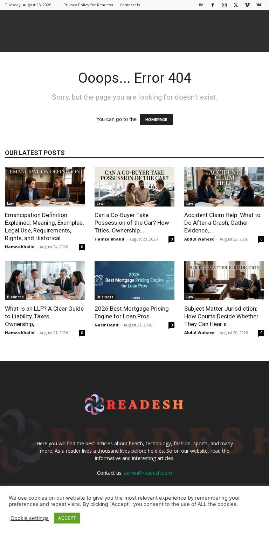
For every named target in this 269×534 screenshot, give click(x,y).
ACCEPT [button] (67, 518)
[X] (235, 4)
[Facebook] (212, 4)
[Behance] (201, 4)
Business (15, 297)
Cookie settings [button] (30, 518)
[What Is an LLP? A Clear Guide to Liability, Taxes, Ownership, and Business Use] (45, 280)
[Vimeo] (247, 4)
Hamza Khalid (20, 246)
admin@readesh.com (148, 472)
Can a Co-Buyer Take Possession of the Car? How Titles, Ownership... (132, 222)
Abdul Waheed (199, 239)
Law (10, 203)
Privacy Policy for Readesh (88, 4)
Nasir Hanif (107, 324)
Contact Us (130, 4)
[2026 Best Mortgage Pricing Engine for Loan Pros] (134, 280)
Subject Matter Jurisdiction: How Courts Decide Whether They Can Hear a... (221, 316)
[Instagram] (224, 4)
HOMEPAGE (156, 119)
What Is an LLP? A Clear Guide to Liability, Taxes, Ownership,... (44, 316)
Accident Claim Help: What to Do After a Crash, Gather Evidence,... (222, 222)
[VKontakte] (259, 4)
